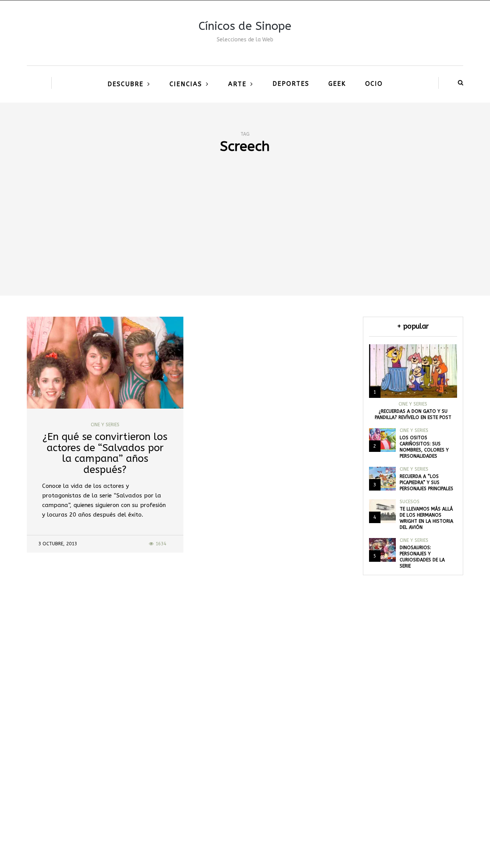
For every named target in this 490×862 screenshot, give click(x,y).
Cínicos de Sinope (245, 26)
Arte (237, 84)
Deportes (291, 83)
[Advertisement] (245, 238)
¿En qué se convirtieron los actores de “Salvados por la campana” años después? (104, 453)
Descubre (126, 84)
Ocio (374, 83)
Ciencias (186, 84)
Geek (337, 83)
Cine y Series (105, 424)
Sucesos (410, 501)
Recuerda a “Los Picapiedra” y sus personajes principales (426, 482)
